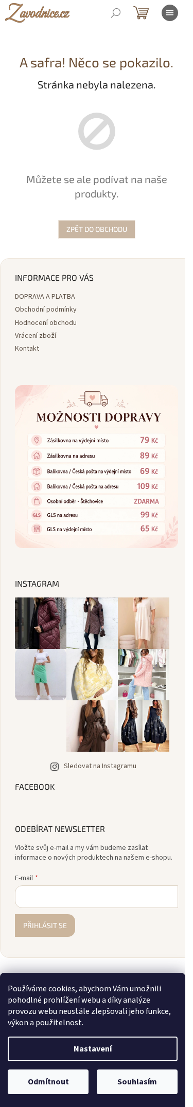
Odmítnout (48, 1081)
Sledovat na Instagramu (100, 766)
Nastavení (93, 1049)
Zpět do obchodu (96, 229)
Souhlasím (137, 1081)
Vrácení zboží (35, 336)
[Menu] (170, 13)
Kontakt (27, 348)
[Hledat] (116, 13)
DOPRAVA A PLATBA (45, 297)
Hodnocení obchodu (46, 323)
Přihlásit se (45, 925)
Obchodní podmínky (46, 309)
